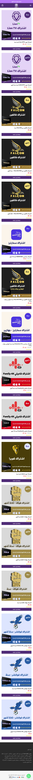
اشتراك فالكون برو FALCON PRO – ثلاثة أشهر (19, 214)
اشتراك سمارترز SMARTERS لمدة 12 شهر (20, 256)
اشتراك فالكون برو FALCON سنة (22, 128)
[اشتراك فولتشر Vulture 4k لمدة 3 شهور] (16, 714)
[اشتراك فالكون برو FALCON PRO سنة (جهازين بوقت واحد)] (16, 282)
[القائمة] (30, 5)
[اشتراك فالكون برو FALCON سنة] (16, 111)
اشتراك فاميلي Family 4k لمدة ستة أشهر (20, 388)
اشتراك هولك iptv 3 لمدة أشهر (23, 517)
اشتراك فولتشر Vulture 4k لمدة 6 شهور (20, 645)
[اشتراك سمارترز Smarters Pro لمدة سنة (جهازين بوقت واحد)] (16, 327)
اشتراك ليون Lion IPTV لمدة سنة (22, 42)
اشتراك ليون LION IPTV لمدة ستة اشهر (21, 85)
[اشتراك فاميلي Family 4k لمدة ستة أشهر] (16, 371)
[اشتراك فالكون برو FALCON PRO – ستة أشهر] (16, 154)
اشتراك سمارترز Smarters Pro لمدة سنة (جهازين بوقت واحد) (17, 344)
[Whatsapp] (29, 776)
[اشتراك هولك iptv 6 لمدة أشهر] (16, 543)
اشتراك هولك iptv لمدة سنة (24, 602)
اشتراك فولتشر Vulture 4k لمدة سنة (21, 688)
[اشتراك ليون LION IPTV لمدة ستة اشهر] (16, 68)
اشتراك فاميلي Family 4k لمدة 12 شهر (21, 431)
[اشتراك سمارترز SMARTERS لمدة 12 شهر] (16, 240)
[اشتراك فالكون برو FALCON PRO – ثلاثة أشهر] (16, 197)
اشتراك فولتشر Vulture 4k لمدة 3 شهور (20, 731)
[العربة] (2, 5)
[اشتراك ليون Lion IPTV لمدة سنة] (16, 25)
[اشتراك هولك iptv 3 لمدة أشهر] (16, 500)
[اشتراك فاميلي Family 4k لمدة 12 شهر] (16, 414)
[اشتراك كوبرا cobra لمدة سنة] (16, 457)
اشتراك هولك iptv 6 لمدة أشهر (23, 560)
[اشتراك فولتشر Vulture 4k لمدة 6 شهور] (16, 629)
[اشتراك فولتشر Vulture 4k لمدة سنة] (16, 671)
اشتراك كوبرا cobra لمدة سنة (23, 474)
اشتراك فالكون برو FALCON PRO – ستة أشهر (19, 171)
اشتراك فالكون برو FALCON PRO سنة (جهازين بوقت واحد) (17, 300)
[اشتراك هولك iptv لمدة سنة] (16, 586)
